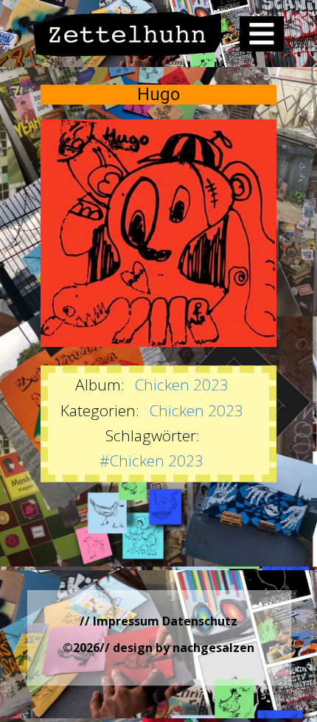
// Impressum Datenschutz (158, 620)
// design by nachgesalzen (177, 647)
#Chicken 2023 (151, 460)
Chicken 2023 (182, 385)
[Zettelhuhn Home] (128, 33)
